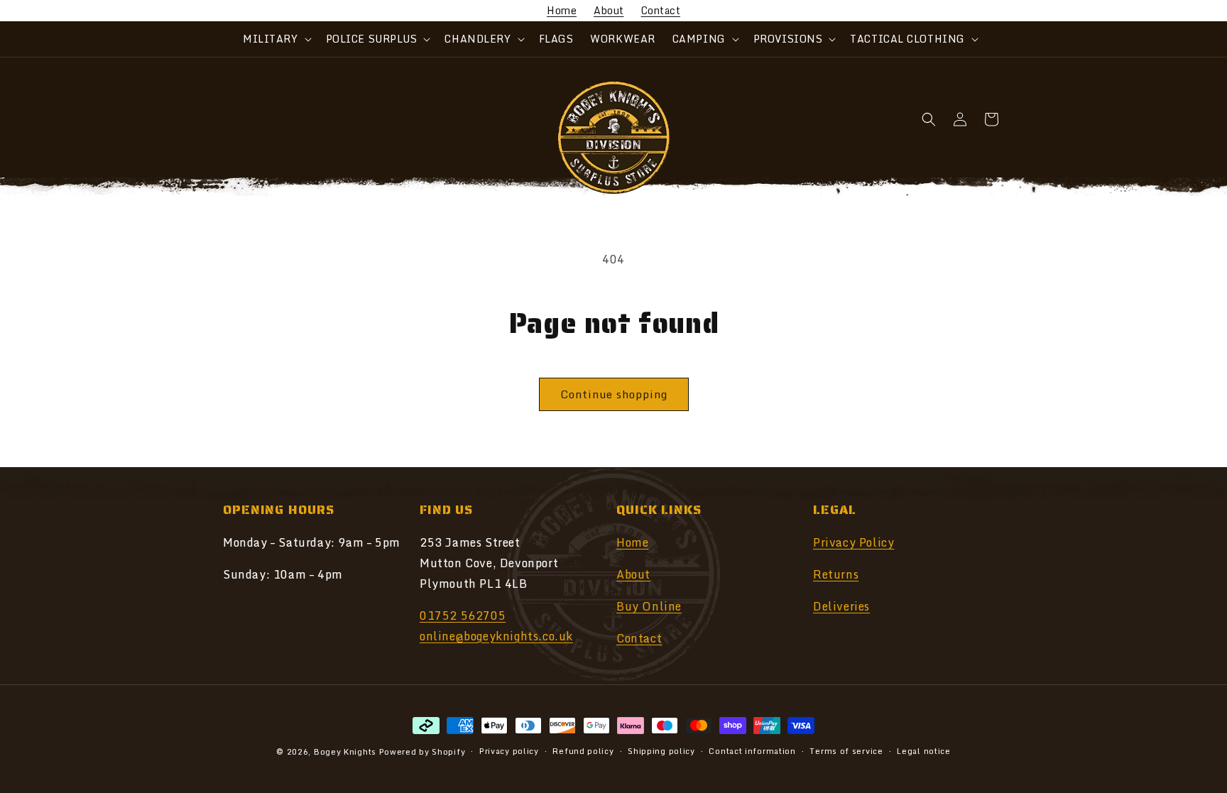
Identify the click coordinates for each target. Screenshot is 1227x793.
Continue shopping (613, 394)
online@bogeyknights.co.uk (496, 636)
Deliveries (841, 606)
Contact (661, 10)
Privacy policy (509, 751)
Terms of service (846, 751)
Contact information (752, 751)
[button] (275, 39)
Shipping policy (661, 751)
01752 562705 (463, 615)
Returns (835, 574)
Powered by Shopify (422, 751)
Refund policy (583, 751)
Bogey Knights (345, 751)
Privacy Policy (853, 542)
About (609, 10)
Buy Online (649, 606)
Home (562, 10)
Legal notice (923, 751)
